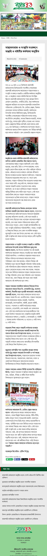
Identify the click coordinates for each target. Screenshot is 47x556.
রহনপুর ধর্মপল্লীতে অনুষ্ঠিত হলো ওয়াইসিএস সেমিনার (19, 510)
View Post (14, 38)
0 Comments (17, 59)
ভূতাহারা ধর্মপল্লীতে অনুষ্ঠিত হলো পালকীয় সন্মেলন (19, 482)
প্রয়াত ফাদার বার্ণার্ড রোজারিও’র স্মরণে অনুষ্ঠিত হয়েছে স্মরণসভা (23, 506)
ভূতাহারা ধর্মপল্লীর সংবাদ (10, 495)
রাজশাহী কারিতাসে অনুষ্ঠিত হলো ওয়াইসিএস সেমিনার (20, 519)
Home (3, 38)
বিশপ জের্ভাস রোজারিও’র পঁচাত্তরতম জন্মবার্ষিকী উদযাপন (21, 515)
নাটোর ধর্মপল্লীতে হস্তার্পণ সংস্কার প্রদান (15, 491)
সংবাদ (7, 38)
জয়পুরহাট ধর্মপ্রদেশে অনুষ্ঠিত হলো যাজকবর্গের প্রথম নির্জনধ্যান (23, 486)
